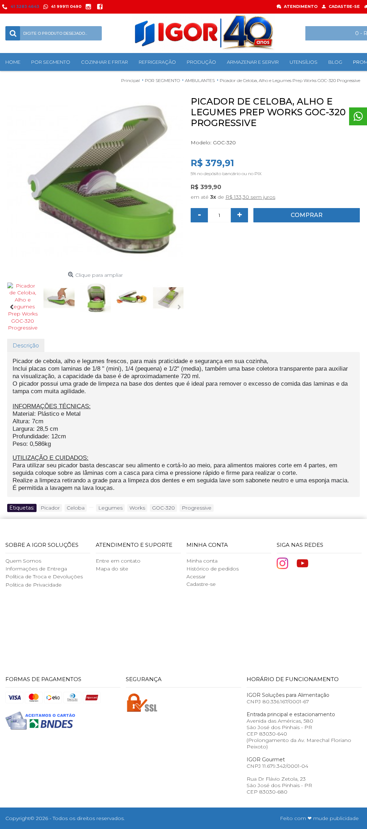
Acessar (196, 576)
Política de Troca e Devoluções (44, 576)
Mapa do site (112, 568)
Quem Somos (23, 561)
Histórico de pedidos (212, 568)
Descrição (26, 345)
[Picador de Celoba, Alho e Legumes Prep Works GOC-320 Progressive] (95, 180)
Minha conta (202, 561)
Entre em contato (118, 561)
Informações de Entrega (36, 568)
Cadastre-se (201, 584)
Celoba (76, 508)
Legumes (110, 508)
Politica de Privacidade (33, 585)
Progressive (196, 508)
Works (137, 508)
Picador (50, 508)
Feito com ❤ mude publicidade (319, 818)
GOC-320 (163, 508)
